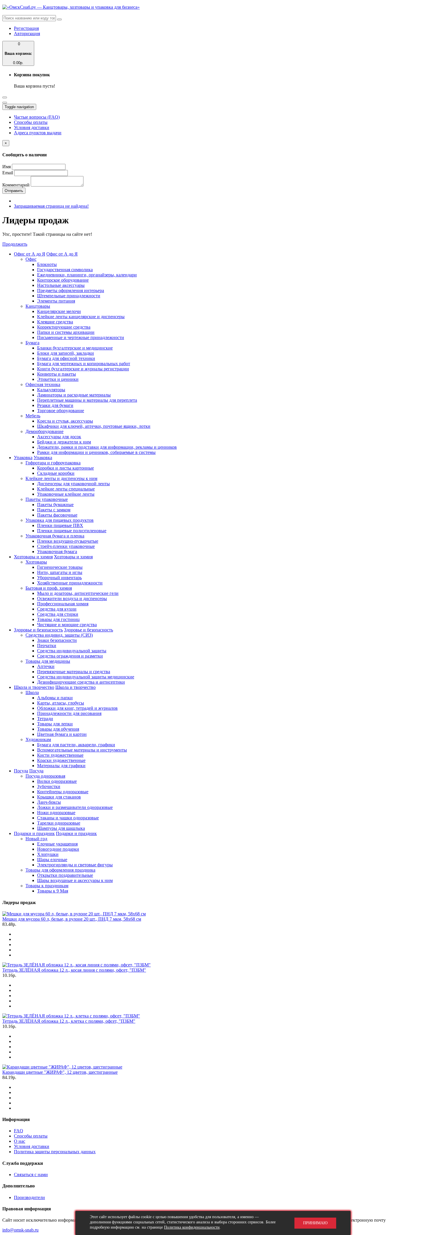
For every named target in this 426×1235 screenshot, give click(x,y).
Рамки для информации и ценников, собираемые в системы (96, 452)
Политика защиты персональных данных (55, 1151)
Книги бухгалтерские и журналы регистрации (83, 368)
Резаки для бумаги (55, 405)
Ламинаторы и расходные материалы (74, 394)
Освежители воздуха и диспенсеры (72, 598)
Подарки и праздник (34, 833)
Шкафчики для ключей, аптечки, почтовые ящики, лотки (93, 426)
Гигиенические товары (60, 567)
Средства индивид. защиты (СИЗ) (59, 635)
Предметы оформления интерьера (70, 290)
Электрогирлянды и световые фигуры (75, 864)
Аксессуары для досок (59, 436)
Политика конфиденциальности (192, 1227)
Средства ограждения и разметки (70, 655)
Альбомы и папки (55, 697)
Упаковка (23, 457)
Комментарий (16, 184)
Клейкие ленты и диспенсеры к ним (61, 478)
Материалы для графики (61, 765)
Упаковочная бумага (57, 551)
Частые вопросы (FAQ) (37, 117)
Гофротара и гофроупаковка (53, 462)
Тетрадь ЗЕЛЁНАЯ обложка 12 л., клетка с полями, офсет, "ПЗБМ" (68, 1021)
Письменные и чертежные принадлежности (80, 337)
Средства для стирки (57, 614)
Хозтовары (36, 561)
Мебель (33, 415)
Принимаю (315, 1223)
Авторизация (27, 33)
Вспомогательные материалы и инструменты (82, 749)
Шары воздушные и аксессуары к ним (75, 880)
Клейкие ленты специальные (66, 488)
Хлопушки (48, 854)
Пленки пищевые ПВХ (60, 525)
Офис (31, 259)
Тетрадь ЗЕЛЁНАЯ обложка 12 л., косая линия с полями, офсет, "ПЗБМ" (74, 970)
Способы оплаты (31, 122)
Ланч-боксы (49, 802)
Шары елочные (52, 859)
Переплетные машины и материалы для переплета (87, 400)
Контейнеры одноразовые (62, 791)
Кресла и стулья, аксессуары (65, 421)
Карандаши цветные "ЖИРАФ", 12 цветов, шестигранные (60, 1072)
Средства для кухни (57, 608)
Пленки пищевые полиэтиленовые (71, 530)
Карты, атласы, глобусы (60, 702)
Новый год (36, 838)
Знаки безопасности (57, 640)
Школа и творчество (34, 687)
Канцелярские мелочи (59, 311)
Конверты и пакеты (56, 374)
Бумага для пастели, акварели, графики (76, 744)
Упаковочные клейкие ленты (65, 494)
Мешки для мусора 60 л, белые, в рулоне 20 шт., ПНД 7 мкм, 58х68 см (71, 919)
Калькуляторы (51, 389)
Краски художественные (61, 760)
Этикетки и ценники (58, 379)
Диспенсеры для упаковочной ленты (73, 483)
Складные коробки (55, 473)
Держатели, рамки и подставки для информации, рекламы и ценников (107, 447)
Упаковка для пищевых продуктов (60, 520)
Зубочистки (48, 786)
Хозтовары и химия (33, 556)
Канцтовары (38, 306)
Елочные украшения (57, 843)
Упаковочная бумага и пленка (55, 535)
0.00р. (18, 53)
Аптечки (45, 666)
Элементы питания (56, 300)
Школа (32, 692)
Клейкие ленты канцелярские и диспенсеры (81, 316)
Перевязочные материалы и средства (73, 671)
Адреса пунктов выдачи (37, 132)
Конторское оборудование (63, 280)
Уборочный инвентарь (59, 577)
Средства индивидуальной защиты (71, 650)
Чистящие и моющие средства (67, 624)
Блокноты (47, 264)
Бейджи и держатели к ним (64, 441)
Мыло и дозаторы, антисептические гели (78, 593)
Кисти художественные (60, 755)
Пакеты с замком (53, 509)
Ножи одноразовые (56, 812)
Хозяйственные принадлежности (70, 582)
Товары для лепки (55, 723)
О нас (19, 1141)
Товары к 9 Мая (52, 890)
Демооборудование (44, 431)
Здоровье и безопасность (38, 629)
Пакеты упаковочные (47, 499)
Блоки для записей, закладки (65, 353)
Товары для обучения (58, 729)
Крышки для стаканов (59, 796)
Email (7, 172)
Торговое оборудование (60, 410)
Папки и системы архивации (65, 332)
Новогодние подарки (58, 849)
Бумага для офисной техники (66, 358)
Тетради (45, 718)
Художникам (38, 739)
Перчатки (46, 645)
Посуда (21, 770)
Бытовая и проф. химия (49, 588)
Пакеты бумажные (55, 504)
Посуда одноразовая (45, 776)
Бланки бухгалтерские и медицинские (75, 347)
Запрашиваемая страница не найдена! (51, 206)
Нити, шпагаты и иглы (59, 572)
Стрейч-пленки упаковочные (66, 546)
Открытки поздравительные (65, 875)
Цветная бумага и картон (62, 734)
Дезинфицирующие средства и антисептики (81, 682)
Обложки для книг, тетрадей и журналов (77, 708)
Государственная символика (65, 269)
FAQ (18, 1130)
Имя (6, 166)
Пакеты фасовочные (57, 515)
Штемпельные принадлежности (68, 295)
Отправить (14, 191)
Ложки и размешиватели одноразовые (75, 807)
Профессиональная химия (62, 603)
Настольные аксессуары (61, 285)
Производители (29, 1197)
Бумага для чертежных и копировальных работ (83, 363)
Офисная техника (43, 384)
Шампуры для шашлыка (61, 828)
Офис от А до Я (29, 253)
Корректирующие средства (63, 327)
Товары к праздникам (47, 885)
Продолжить (14, 244)
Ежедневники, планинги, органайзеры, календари (87, 274)
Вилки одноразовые (57, 781)
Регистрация (26, 28)
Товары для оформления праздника (60, 870)
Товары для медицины (48, 661)
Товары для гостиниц (58, 619)
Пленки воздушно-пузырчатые (67, 541)
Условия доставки (31, 127)
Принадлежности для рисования (69, 713)
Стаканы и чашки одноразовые (68, 817)
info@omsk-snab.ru (20, 1229)
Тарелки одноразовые (58, 823)
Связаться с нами (31, 1174)
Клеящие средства (55, 321)
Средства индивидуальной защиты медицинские (85, 676)
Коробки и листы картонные (65, 468)
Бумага (32, 342)
